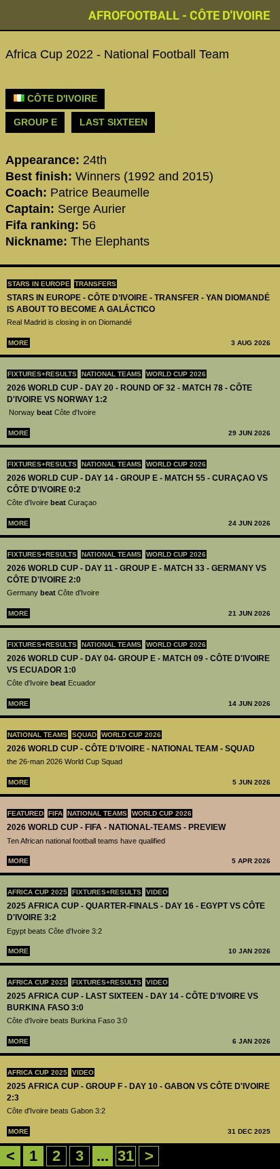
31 (126, 1155)
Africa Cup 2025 (37, 892)
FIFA (55, 813)
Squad (84, 734)
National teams (111, 374)
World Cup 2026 (176, 374)
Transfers (95, 284)
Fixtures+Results (42, 374)
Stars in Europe (38, 284)
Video (157, 892)
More (18, 342)
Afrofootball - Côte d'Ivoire (179, 15)
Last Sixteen (113, 122)
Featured (25, 813)
